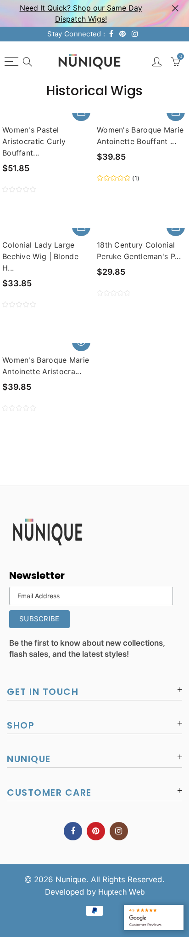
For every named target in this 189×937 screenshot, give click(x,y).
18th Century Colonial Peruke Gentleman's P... (139, 250)
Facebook (73, 831)
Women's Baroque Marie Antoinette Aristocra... (45, 365)
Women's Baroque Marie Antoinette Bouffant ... (140, 135)
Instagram (119, 831)
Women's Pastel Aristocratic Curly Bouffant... (34, 141)
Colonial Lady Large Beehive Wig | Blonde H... (40, 256)
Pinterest (96, 831)
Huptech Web (121, 892)
